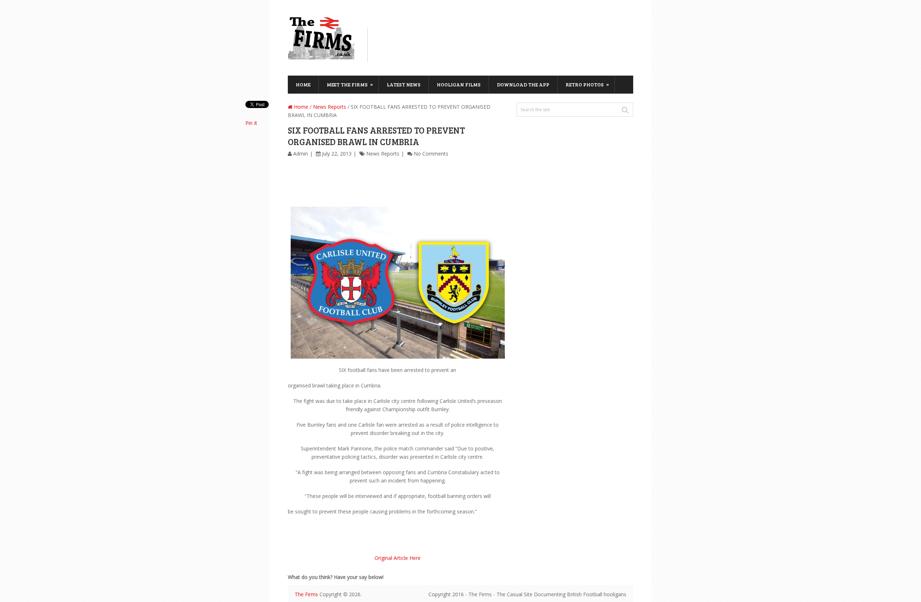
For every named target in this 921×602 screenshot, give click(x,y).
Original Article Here (398, 557)
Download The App (523, 84)
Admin (300, 153)
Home (303, 84)
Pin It (251, 123)
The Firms (306, 594)
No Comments (431, 153)
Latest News (404, 84)
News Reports (329, 106)
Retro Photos (587, 84)
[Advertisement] (506, 43)
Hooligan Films (459, 84)
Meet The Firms (350, 84)
